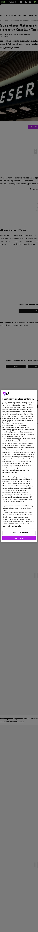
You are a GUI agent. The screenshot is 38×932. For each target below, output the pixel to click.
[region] (19, 466)
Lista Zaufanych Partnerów (12, 526)
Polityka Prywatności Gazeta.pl (12, 470)
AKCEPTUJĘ (19, 538)
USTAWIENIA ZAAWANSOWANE (19, 533)
